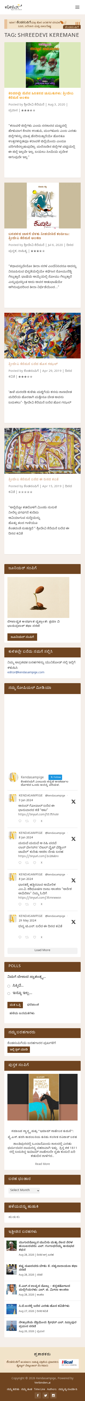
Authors (52, 1389)
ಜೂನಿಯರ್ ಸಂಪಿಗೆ (22, 638)
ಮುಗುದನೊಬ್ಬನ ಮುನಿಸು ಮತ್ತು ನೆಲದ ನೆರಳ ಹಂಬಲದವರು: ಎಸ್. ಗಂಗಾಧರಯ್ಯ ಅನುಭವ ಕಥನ (46, 1246)
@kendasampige (55, 796)
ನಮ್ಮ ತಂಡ (26, 1389)
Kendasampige (31, 796)
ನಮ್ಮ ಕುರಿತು (13, 1389)
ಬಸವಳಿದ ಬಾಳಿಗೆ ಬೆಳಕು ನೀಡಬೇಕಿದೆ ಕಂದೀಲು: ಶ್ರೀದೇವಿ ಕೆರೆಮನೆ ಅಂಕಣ (39, 237)
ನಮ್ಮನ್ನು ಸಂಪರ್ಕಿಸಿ (67, 1389)
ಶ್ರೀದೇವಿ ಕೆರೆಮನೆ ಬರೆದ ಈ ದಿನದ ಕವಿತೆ (33, 480)
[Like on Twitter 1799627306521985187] (36, 821)
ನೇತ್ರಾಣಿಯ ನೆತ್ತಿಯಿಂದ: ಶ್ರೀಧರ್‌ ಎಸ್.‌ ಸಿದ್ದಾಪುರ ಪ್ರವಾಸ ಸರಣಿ (47, 1325)
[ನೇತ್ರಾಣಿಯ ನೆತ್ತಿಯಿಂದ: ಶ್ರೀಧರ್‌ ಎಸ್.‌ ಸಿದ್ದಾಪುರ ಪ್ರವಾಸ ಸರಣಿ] (11, 1326)
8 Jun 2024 (26, 838)
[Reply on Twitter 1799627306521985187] (20, 821)
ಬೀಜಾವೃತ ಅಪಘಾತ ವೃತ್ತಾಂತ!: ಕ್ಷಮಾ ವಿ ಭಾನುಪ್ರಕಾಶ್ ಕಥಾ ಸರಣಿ (33, 624)
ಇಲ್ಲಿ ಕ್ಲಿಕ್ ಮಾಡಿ (19, 1050)
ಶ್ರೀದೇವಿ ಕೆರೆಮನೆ (34, 105)
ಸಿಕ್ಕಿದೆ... (18, 986)
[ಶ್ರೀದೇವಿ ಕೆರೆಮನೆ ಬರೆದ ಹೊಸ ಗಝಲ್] (42, 335)
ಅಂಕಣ (40, 1295)
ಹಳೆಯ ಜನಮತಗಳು (21, 1014)
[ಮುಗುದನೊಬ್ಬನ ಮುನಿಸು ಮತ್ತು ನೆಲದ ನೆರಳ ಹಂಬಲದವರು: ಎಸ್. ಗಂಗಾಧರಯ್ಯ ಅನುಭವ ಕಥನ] (11, 1246)
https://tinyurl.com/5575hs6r (38, 815)
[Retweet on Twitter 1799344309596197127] (28, 863)
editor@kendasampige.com (25, 673)
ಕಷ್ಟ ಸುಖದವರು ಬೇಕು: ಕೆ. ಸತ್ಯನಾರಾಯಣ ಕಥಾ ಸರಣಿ (48, 1268)
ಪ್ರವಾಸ (13, 111)
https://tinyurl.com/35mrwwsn (39, 898)
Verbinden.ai (42, 1383)
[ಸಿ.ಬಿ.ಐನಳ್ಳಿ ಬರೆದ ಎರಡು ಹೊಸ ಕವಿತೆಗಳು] (11, 1309)
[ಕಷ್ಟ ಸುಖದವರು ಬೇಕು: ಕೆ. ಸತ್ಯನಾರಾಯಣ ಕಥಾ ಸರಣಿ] (11, 1269)
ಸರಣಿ (39, 1275)
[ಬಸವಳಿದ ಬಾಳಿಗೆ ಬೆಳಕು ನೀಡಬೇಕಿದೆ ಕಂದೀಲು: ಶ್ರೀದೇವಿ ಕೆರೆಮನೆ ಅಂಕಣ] (42, 205)
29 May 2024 (27, 921)
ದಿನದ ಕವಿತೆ (42, 1311)
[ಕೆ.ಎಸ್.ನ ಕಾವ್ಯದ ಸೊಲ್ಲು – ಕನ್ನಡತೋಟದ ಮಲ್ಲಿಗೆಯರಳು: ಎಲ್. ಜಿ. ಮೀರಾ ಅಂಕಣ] (11, 1289)
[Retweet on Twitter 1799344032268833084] (28, 905)
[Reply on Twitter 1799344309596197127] (20, 863)
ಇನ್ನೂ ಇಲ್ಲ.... (22, 993)
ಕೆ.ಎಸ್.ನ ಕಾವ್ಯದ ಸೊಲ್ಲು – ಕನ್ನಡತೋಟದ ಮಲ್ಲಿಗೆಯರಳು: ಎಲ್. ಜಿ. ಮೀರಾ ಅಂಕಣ (44, 1288)
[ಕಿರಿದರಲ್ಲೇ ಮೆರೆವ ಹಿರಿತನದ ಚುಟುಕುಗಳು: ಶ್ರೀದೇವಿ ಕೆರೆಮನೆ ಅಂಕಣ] (42, 65)
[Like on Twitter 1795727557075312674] (36, 938)
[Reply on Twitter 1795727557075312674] (20, 938)
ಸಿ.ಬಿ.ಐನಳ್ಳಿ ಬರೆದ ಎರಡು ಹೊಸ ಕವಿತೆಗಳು (44, 1306)
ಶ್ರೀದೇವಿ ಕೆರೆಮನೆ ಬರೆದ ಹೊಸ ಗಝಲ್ (33, 364)
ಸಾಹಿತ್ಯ (22, 251)
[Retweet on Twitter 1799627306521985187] (28, 821)
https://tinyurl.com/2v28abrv (38, 857)
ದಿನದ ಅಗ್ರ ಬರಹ (45, 1255)
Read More (42, 1165)
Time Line (39, 1389)
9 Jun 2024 (26, 801)
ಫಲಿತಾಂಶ (33, 1005)
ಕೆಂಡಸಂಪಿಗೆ (31, 371)
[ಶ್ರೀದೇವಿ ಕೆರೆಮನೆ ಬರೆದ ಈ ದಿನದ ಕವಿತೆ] (42, 451)
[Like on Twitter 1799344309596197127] (36, 863)
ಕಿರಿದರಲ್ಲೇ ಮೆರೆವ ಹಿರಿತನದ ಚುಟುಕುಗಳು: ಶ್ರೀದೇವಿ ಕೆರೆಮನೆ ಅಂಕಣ (41, 96)
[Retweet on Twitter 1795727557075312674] (28, 938)
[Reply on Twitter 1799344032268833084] (20, 905)
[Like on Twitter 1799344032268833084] (36, 905)
